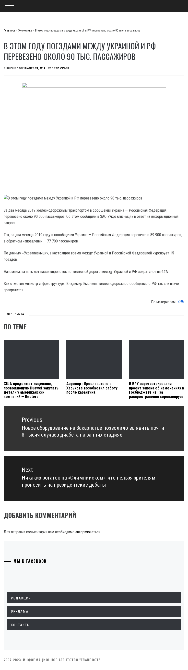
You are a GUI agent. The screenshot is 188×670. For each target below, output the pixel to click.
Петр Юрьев (60, 68)
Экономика (15, 314)
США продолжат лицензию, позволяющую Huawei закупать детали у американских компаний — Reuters (31, 390)
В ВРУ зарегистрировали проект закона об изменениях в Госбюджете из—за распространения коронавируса (156, 390)
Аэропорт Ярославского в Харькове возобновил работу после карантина (92, 388)
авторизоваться (87, 532)
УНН (180, 302)
